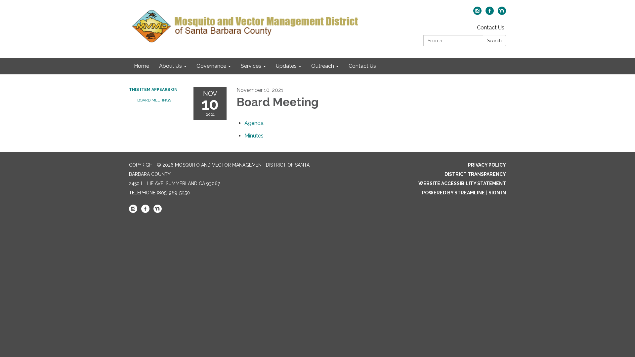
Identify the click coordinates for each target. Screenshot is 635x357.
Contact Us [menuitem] (362, 66)
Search (494, 40)
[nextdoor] (502, 13)
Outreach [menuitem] (322, 66)
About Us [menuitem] (170, 66)
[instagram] (477, 13)
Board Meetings (154, 100)
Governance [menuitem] (211, 66)
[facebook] (490, 13)
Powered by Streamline (453, 192)
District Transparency (475, 174)
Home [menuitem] (141, 66)
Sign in (497, 192)
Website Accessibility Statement (462, 183)
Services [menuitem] (251, 66)
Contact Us (490, 27)
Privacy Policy (487, 165)
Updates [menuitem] (286, 66)
